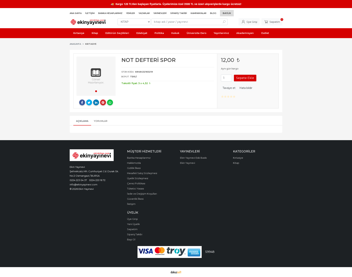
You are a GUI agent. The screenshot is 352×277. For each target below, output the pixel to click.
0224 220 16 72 (97, 180)
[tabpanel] (96, 76)
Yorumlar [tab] (100, 121)
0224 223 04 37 (78, 180)
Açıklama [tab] (82, 121)
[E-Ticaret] (176, 272)
